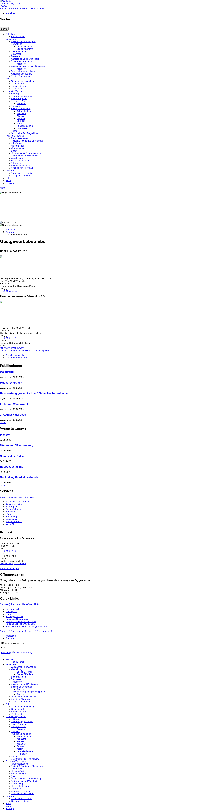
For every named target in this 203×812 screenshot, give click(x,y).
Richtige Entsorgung (21, 108)
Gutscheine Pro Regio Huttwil (25, 133)
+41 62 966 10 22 (8, 338)
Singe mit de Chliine (12, 456)
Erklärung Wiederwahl (14, 404)
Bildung (15, 93)
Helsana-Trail (17, 146)
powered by (5, 652)
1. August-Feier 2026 (13, 414)
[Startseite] (5, 1)
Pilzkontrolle (17, 163)
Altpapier (21, 118)
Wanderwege (17, 158)
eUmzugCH (11, 506)
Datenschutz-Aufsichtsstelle (24, 71)
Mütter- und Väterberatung (16, 445)
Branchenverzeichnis (21, 173)
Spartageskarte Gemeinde (18, 502)
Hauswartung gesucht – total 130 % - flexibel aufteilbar (34, 393)
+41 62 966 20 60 (8, 551)
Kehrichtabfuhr (24, 111)
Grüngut (20, 121)
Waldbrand (7, 371)
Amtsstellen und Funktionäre (25, 59)
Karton (20, 123)
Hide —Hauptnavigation (37, 350)
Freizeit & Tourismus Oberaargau (27, 141)
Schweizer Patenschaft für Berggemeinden (26, 626)
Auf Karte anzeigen (9, 568)
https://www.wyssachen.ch (13, 563)
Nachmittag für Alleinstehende (19, 477)
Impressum (11, 636)
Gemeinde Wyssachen (11, 3)
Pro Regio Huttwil (14, 616)
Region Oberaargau (21, 76)
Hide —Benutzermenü (34, 8)
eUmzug (10, 183)
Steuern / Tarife (18, 51)
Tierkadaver (22, 128)
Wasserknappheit (11, 382)
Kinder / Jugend (19, 98)
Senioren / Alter (18, 101)
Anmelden (11, 13)
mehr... (3, 422)
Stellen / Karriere (25, 49)
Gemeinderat (17, 84)
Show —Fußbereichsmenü (13, 631)
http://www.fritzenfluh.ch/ (12, 348)
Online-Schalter (24, 46)
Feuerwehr (16, 56)
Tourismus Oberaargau (17, 619)
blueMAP (10, 524)
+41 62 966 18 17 (8, 291)
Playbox (5, 434)
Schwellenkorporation (21, 61)
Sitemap (10, 638)
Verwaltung (16, 44)
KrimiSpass (16, 143)
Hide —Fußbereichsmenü (39, 631)
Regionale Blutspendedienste (20, 624)
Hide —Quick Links (29, 604)
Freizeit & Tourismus (16, 136)
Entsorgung (11, 516)
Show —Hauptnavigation (12, 350)
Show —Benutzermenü (11, 8)
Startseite (10, 230)
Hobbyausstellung (11, 466)
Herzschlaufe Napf (20, 161)
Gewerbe (10, 170)
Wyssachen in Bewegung (23, 41)
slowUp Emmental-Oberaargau (21, 621)
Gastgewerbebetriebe (21, 175)
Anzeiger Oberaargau (21, 74)
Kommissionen (18, 86)
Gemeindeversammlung (23, 81)
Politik (9, 79)
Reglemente (17, 88)
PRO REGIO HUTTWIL (22, 168)
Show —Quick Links (10, 604)
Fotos (8, 178)
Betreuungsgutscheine (22, 96)
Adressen (21, 64)
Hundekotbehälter (25, 126)
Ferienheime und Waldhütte (24, 156)
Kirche (14, 131)
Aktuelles (10, 34)
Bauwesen (16, 54)
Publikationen (18, 36)
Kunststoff (21, 113)
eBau (8, 180)
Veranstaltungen (19, 148)
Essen (14, 151)
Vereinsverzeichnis (20, 165)
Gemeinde (11, 39)
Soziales (15, 106)
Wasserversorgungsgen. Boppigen (28, 66)
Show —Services (8, 497)
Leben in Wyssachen (16, 91)
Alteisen (21, 116)
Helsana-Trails (13, 609)
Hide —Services (26, 497)
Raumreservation (19, 138)
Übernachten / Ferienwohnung (26, 153)
